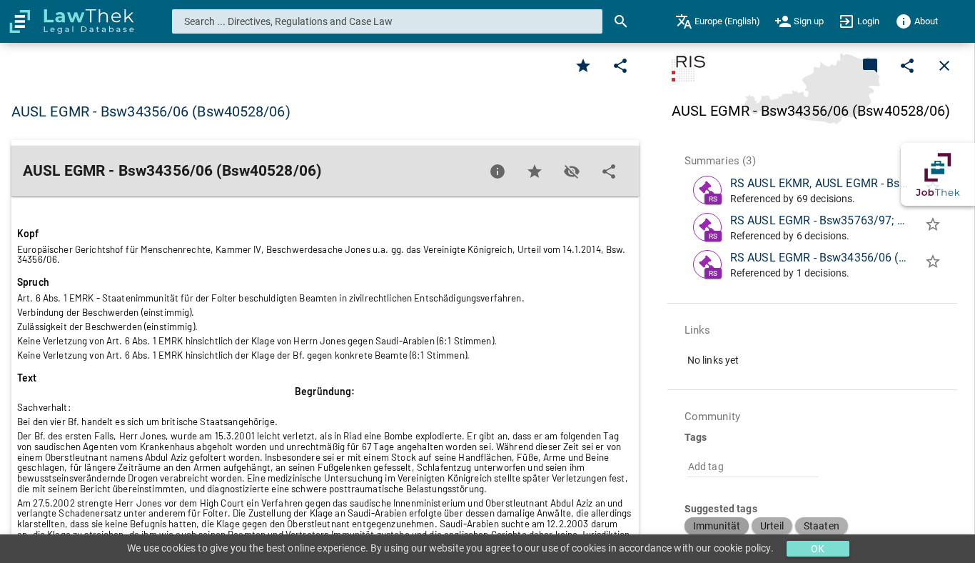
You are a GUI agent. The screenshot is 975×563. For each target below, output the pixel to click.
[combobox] (387, 21)
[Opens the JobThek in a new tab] (937, 174)
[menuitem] (717, 21)
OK (817, 548)
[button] (716, 525)
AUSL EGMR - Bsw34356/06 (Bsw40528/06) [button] (151, 111)
